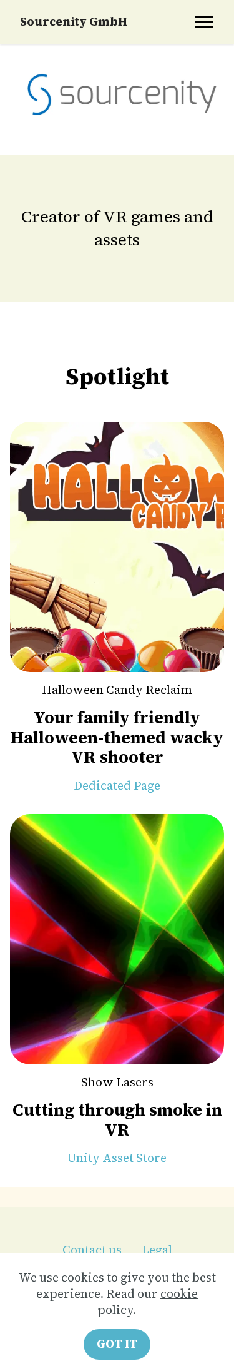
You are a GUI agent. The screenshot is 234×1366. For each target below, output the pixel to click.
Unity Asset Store (117, 1158)
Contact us (92, 1250)
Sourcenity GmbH (73, 22)
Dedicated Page (117, 785)
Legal (157, 1250)
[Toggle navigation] (204, 22)
